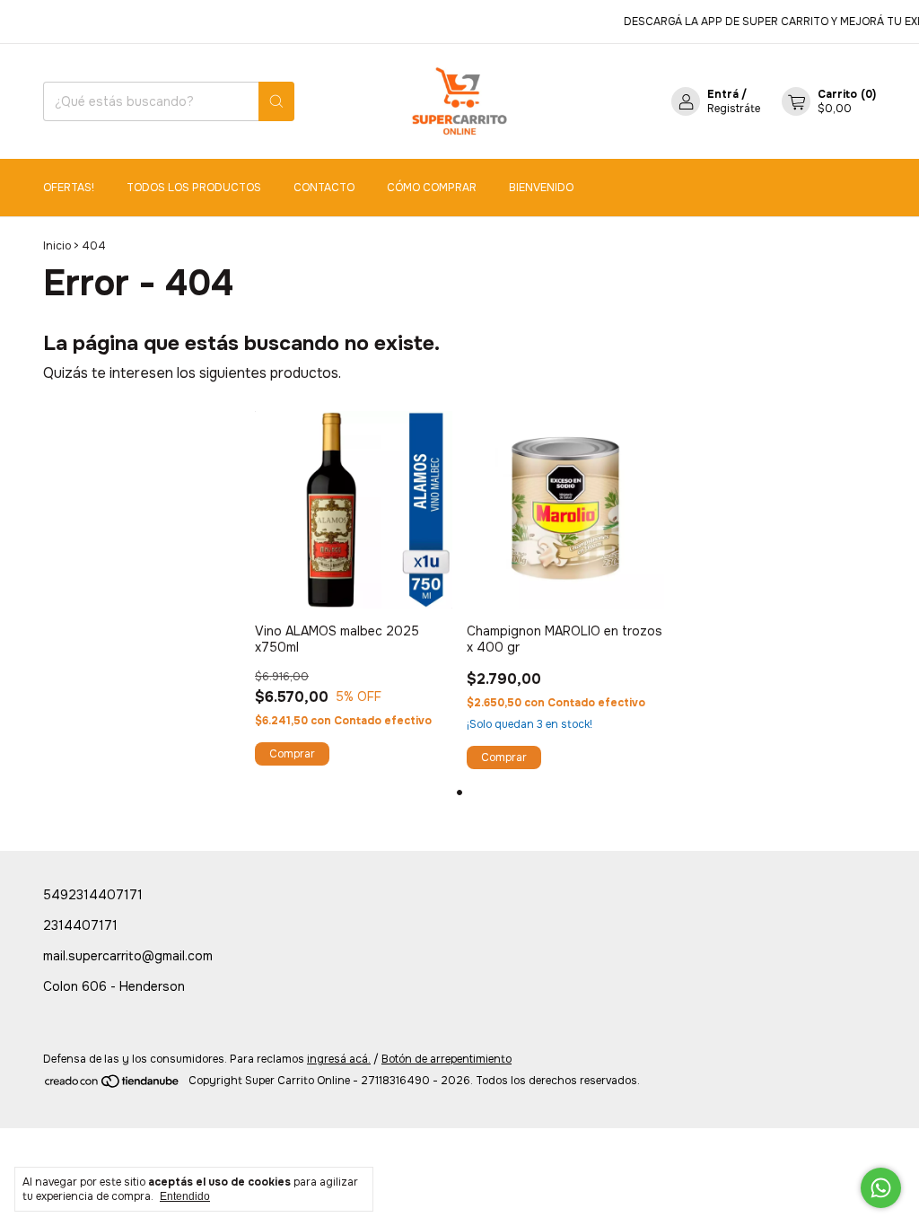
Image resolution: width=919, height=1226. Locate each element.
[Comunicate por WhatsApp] (881, 1188)
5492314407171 (93, 895)
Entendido (185, 1196)
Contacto (323, 187)
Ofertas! (68, 187)
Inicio (57, 246)
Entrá (723, 94)
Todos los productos (194, 187)
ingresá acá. (339, 1059)
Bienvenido (541, 187)
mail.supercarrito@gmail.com (128, 956)
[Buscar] (276, 101)
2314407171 (80, 925)
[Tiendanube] (112, 1085)
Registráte (733, 108)
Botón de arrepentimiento (446, 1059)
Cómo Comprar (432, 187)
